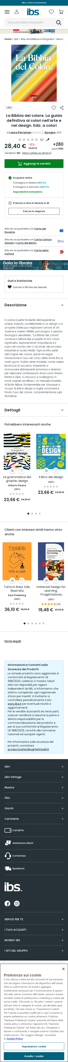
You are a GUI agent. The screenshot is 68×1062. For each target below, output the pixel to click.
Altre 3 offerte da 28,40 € (37, 153)
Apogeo (50, 132)
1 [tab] (34, 99)
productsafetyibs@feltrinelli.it (28, 749)
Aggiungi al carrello (37, 164)
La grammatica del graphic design (17, 479)
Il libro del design (51, 477)
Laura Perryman (20, 132)
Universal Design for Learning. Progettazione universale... (51, 591)
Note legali (13, 641)
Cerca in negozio (34, 211)
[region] (34, 1013)
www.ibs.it (14, 704)
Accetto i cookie (33, 1056)
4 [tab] (39, 514)
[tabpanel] (34, 73)
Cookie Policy (15, 1038)
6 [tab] (43, 623)
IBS (18, 153)
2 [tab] (32, 514)
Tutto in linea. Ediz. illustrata (17, 589)
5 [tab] (39, 623)
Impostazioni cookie (34, 1046)
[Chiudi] (63, 969)
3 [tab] (36, 514)
